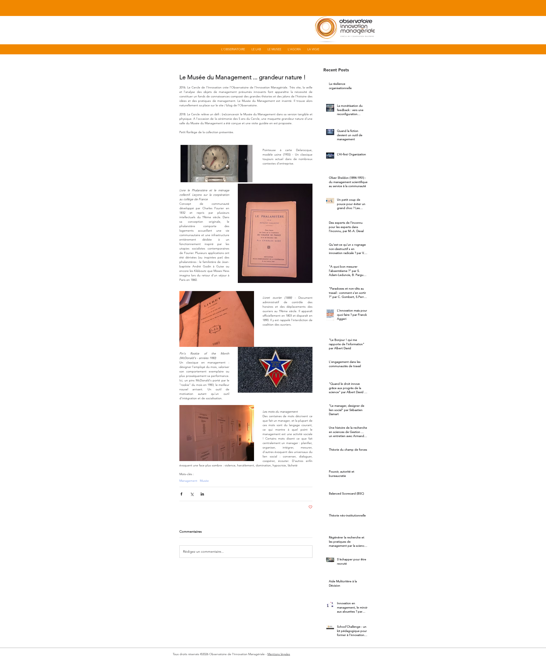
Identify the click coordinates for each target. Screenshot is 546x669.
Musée (204, 481)
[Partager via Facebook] (181, 494)
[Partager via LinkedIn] (202, 494)
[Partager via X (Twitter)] (192, 494)
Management (188, 481)
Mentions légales (278, 654)
